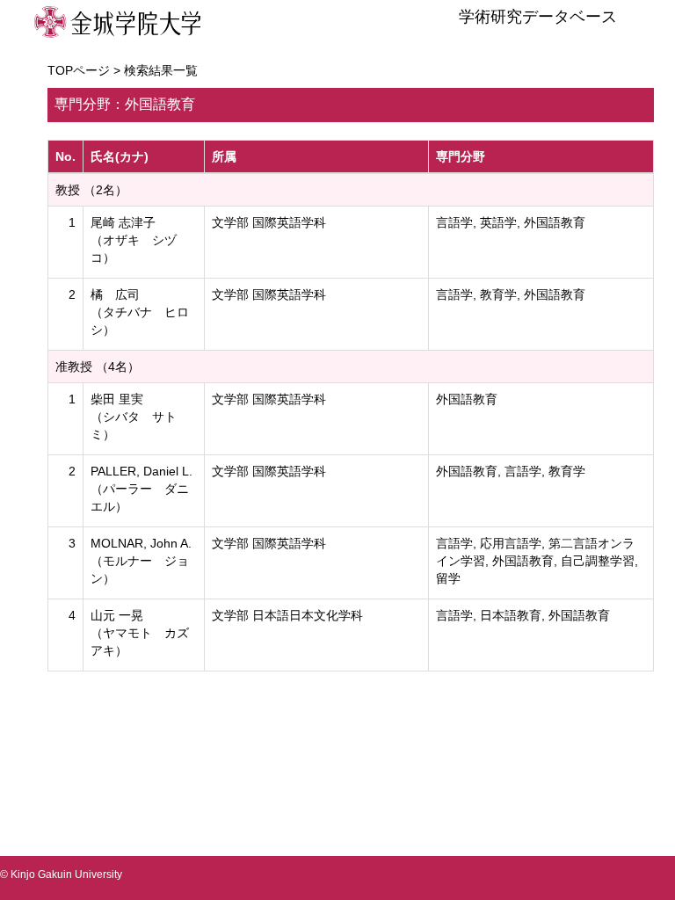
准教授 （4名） (97, 366)
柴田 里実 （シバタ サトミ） (134, 416)
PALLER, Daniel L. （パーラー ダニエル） (141, 488)
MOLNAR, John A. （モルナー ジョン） (141, 560)
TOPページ (78, 70)
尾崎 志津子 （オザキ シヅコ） (134, 240)
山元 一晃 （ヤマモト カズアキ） (140, 632)
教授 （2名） (91, 190)
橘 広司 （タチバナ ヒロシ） (140, 312)
